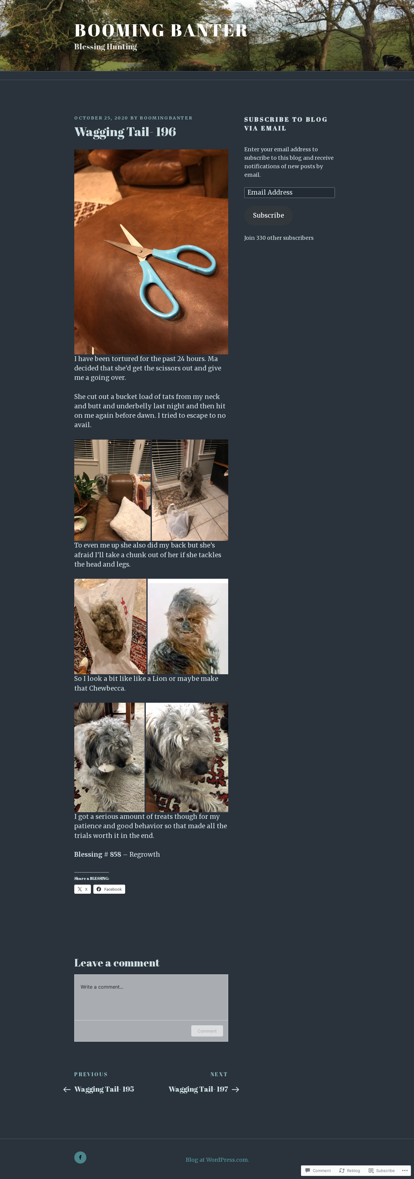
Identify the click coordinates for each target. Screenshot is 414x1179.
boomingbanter (166, 118)
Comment (207, 1030)
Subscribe (268, 215)
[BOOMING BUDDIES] (80, 1157)
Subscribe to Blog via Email (286, 123)
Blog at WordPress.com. (217, 1159)
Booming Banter (161, 30)
